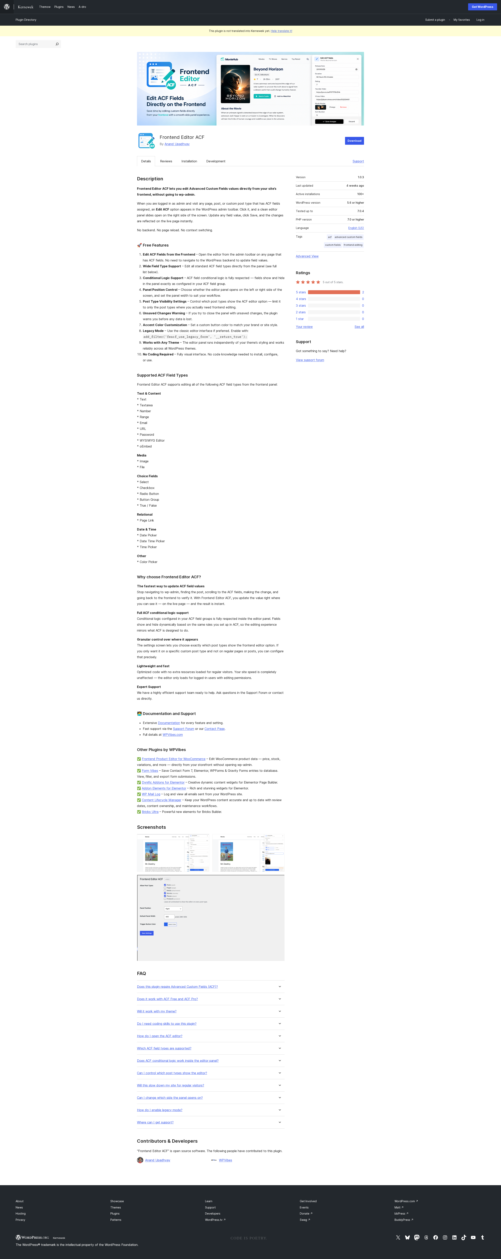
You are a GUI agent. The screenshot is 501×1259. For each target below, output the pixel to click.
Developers (212, 1213)
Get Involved (308, 1201)
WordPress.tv (215, 1219)
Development (215, 161)
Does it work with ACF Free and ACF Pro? (167, 999)
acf (330, 237)
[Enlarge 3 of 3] (279, 880)
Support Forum (183, 729)
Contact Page (215, 729)
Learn (208, 1201)
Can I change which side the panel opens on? (170, 1098)
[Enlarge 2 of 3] (279, 839)
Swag (305, 1219)
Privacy (20, 1219)
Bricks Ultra (150, 812)
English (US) (356, 228)
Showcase (117, 1201)
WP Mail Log (151, 794)
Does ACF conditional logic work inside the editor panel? (178, 1061)
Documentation (169, 723)
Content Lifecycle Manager (161, 800)
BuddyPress (404, 1219)
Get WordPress (482, 6)
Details (146, 161)
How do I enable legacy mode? (159, 1110)
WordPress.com (406, 1201)
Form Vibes (150, 771)
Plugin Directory (26, 19)
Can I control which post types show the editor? (172, 1073)
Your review (304, 327)
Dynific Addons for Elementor (163, 782)
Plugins (115, 1213)
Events (304, 1207)
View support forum (310, 360)
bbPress (402, 1213)
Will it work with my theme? (157, 1011)
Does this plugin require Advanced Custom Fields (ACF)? (177, 987)
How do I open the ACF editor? (159, 1036)
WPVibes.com (173, 735)
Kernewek (59, 1237)
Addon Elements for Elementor (164, 788)
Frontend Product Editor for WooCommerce (173, 759)
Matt (399, 1207)
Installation (189, 161)
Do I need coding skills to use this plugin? (166, 1024)
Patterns (115, 1219)
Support (358, 161)
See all (359, 327)
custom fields (333, 244)
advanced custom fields (348, 237)
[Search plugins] (57, 44)
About (19, 1201)
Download (354, 140)
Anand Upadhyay (177, 144)
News (19, 1207)
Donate (306, 1213)
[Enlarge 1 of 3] (204, 839)
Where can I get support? (155, 1122)
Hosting (21, 1213)
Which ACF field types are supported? (164, 1048)
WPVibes (225, 1160)
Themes (115, 1207)
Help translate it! (281, 31)
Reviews (166, 161)
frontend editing (353, 244)
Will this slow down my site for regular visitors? (170, 1085)
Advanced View (307, 256)
